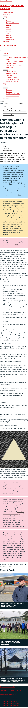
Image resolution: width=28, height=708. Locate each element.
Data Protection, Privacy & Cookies (10, 690)
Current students (8, 13)
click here (17, 245)
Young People (15, 161)
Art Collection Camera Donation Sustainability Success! (11, 642)
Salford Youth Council (6, 155)
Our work (5, 69)
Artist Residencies (11, 63)
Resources (9, 75)
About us (5, 88)
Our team (9, 92)
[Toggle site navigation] (0, 50)
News (7, 27)
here (19, 195)
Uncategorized (7, 109)
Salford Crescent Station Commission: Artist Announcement (12, 605)
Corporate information (12, 23)
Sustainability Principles (13, 94)
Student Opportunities (12, 80)
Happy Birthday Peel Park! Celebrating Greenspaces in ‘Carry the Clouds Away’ (13, 680)
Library (5, 17)
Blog (4, 84)
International (6, 15)
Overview (9, 90)
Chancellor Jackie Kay (12, 82)
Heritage (8, 25)
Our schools (9, 31)
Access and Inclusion (12, 96)
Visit (4, 86)
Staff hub (8, 35)
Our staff (8, 29)
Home (5, 107)
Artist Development (11, 73)
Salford (23, 153)
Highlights (6, 148)
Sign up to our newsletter (7, 687)
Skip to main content (6, 1)
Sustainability (10, 39)
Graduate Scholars (11, 77)
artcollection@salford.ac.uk (8, 695)
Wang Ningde (17, 159)
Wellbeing (7, 161)
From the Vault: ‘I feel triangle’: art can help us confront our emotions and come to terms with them (15, 113)
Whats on (6, 55)
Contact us (6, 41)
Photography (16, 153)
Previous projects (11, 71)
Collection (6, 53)
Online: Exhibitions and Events (15, 61)
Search (2, 103)
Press (7, 33)
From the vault (8, 153)
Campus (8, 21)
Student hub (9, 37)
